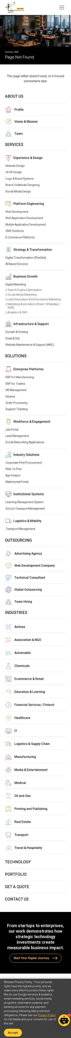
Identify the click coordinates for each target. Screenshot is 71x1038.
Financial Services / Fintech (34, 705)
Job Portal (12, 430)
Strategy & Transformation (32, 249)
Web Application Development (24, 218)
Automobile (22, 653)
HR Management (16, 390)
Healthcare (22, 718)
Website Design (15, 166)
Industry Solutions (26, 454)
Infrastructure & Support (31, 324)
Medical (20, 783)
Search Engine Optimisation (24, 290)
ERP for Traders (15, 384)
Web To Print (13, 469)
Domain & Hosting (17, 332)
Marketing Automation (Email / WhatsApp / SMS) (33, 306)
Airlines (19, 627)
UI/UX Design (14, 172)
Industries (16, 613)
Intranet (10, 397)
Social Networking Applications (25, 442)
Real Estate (22, 822)
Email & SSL (13, 338)
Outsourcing (18, 540)
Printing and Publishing (30, 809)
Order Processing (16, 403)
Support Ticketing (17, 409)
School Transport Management (25, 509)
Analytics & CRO (17, 312)
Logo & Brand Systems (20, 179)
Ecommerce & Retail (29, 679)
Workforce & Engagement (31, 421)
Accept (13, 1033)
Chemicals (22, 666)
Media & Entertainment (31, 770)
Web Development (17, 212)
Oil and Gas (22, 796)
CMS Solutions (15, 231)
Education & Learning (29, 692)
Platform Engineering (28, 203)
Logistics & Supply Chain (32, 744)
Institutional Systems (28, 494)
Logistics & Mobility (27, 521)
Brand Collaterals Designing (23, 185)
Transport (21, 835)
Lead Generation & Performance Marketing (34, 299)
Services (14, 145)
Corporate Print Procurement (24, 463)
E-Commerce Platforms (20, 237)
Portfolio (16, 874)
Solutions (15, 356)
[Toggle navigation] (61, 7)
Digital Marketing (16, 284)
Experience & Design (28, 158)
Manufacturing (25, 757)
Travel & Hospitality (28, 848)
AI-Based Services (17, 264)
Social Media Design (18, 191)
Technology (18, 862)
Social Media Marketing (22, 295)
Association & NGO (27, 640)
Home (8, 52)
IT (15, 731)
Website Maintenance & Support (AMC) (30, 345)
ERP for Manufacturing (20, 377)
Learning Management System (24, 502)
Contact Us (17, 899)
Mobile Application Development (26, 225)
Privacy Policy (47, 1015)
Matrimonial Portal (17, 482)
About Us (14, 96)
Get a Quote (17, 887)
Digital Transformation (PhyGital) (26, 258)
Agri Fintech (13, 476)
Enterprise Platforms (28, 369)
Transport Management (20, 529)
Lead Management (17, 436)
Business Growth (25, 276)
